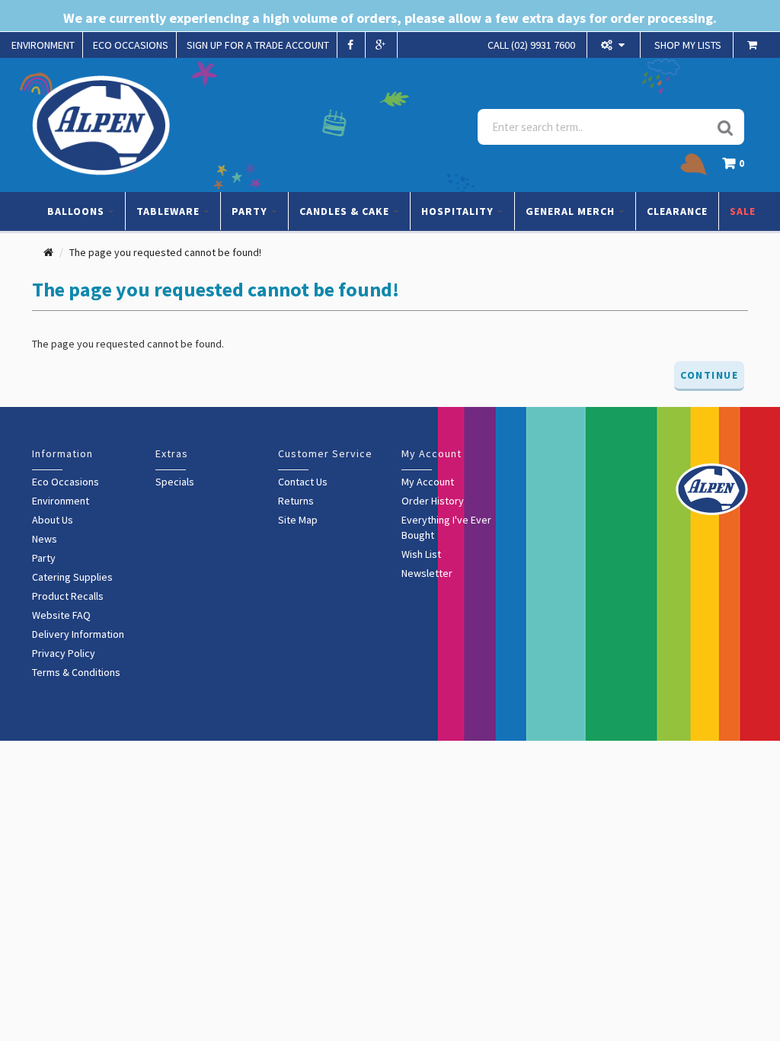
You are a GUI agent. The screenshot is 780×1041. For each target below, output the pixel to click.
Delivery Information (78, 634)
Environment (60, 501)
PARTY (251, 211)
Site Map (298, 520)
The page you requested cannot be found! (165, 252)
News (44, 539)
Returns (296, 501)
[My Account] (614, 45)
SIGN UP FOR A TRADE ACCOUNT (258, 45)
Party (44, 558)
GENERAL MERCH (572, 211)
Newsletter (426, 573)
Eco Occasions (65, 481)
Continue (709, 375)
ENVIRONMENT (43, 45)
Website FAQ (61, 615)
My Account (427, 481)
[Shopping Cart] (754, 45)
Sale (743, 211)
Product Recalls (68, 596)
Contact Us (303, 481)
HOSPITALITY (459, 211)
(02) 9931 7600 (531, 45)
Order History (432, 501)
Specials (174, 481)
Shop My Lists (687, 45)
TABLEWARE (169, 211)
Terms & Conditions (76, 672)
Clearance (677, 211)
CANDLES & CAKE (345, 211)
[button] (737, 167)
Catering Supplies (72, 577)
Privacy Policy (63, 653)
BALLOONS (77, 211)
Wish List (421, 554)
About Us (52, 520)
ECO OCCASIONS (130, 45)
